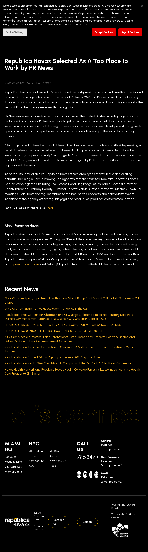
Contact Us (58, 521)
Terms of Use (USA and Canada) (123, 516)
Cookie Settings (15, 32)
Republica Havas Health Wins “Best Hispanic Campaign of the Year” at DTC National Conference (68, 363)
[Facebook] (90, 474)
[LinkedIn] (79, 474)
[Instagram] (85, 474)
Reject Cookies (130, 32)
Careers (87, 521)
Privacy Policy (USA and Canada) (123, 506)
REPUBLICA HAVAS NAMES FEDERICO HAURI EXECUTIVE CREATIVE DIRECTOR (55, 331)
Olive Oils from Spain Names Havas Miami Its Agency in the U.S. (46, 308)
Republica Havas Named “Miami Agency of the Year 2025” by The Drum (52, 357)
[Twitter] (96, 474)
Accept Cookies (104, 32)
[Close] (142, 6)
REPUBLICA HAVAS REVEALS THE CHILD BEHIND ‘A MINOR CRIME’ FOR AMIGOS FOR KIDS (63, 325)
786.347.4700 (86, 457)
